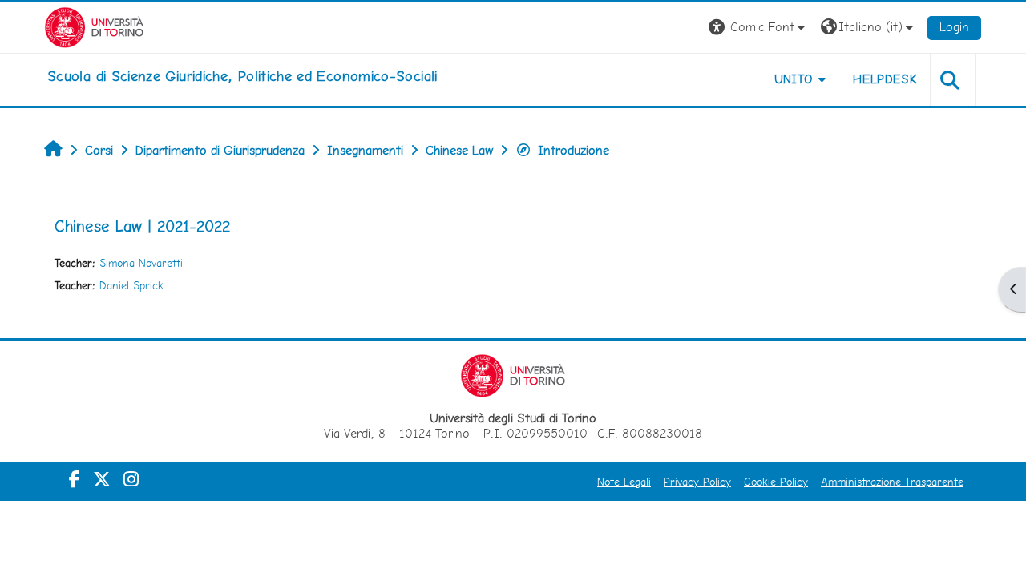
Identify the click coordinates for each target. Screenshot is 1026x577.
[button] (758, 27)
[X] (102, 479)
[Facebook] (75, 479)
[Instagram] (131, 479)
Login (954, 26)
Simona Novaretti (141, 263)
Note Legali (624, 481)
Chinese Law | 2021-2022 (142, 226)
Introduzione (573, 150)
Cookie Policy (776, 481)
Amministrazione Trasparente (892, 481)
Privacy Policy (697, 481)
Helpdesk (885, 79)
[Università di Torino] (94, 26)
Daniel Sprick (131, 285)
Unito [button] (794, 79)
